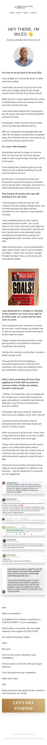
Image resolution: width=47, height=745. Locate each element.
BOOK (26, 13)
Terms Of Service (18, 734)
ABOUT (19, 13)
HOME (12, 13)
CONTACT (33, 13)
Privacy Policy (30, 734)
